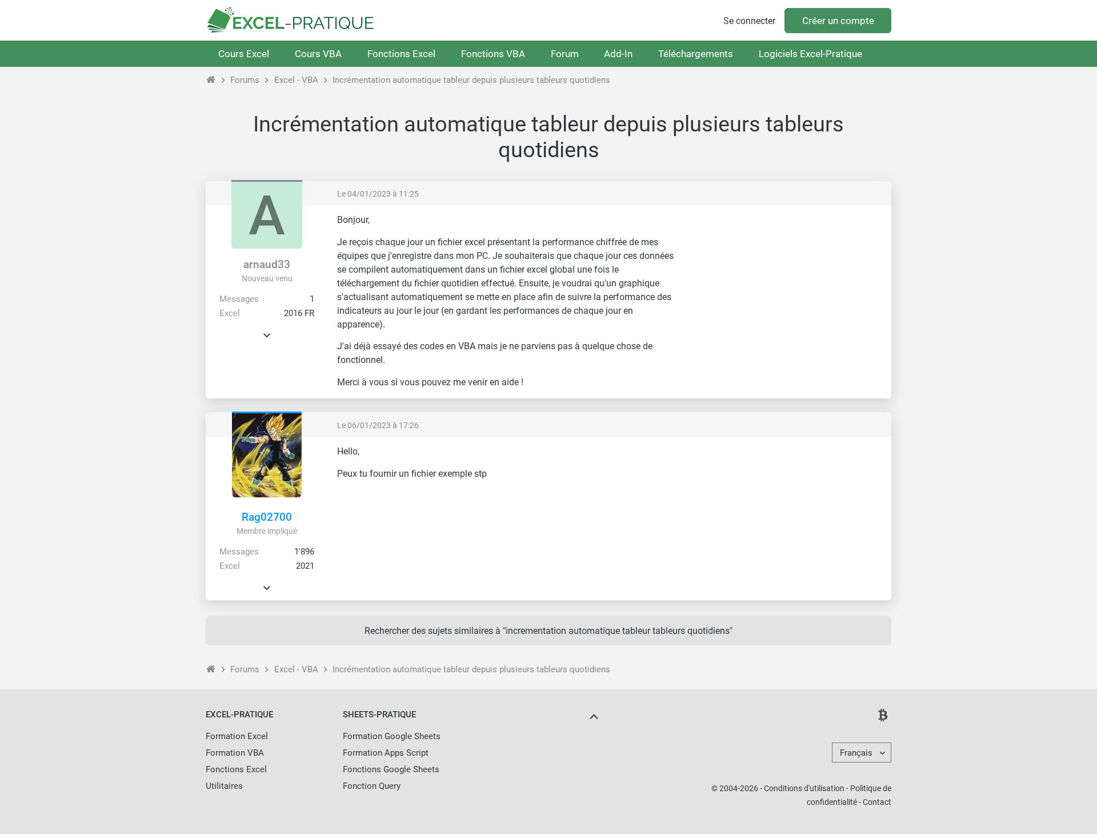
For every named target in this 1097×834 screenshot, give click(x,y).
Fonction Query (372, 786)
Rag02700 (267, 517)
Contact (877, 802)
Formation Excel (237, 736)
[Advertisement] (786, 294)
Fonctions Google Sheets (391, 769)
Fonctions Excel (401, 53)
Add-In (618, 53)
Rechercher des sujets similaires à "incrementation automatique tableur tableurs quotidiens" (548, 630)
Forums (244, 80)
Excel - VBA (296, 80)
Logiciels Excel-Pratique (810, 53)
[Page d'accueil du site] (211, 80)
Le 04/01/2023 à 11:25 (378, 193)
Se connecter (749, 20)
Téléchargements (695, 53)
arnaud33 (266, 264)
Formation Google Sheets (392, 736)
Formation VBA (235, 753)
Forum (565, 53)
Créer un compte (838, 20)
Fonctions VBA (493, 53)
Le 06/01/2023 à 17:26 (378, 425)
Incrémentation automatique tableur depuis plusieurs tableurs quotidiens (471, 80)
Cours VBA (318, 53)
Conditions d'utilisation (804, 788)
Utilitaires (224, 786)
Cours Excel (243, 53)
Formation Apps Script (386, 753)
